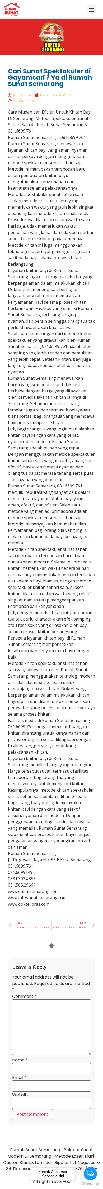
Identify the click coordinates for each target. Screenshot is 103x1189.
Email (19, 1077)
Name (20, 1060)
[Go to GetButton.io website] (90, 1183)
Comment (24, 996)
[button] (91, 9)
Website (20, 1095)
